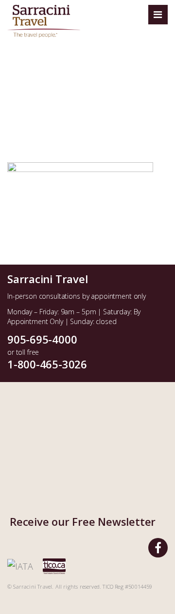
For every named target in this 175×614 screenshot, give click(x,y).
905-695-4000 (42, 339)
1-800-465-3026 (47, 364)
